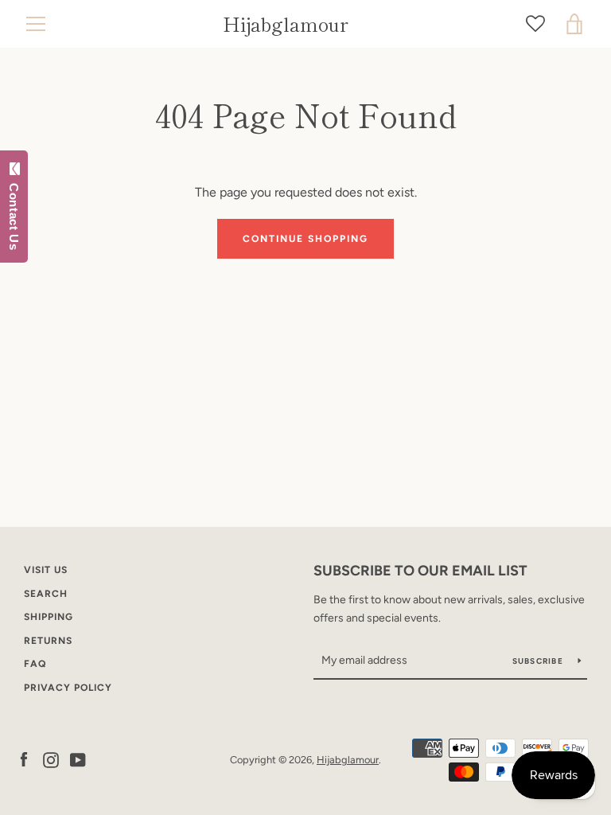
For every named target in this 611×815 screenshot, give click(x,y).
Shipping (48, 616)
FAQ (35, 663)
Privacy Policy (68, 687)
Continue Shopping (305, 238)
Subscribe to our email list (420, 570)
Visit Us (46, 569)
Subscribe (539, 661)
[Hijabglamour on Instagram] (51, 758)
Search (46, 593)
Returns (48, 640)
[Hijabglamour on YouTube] (78, 758)
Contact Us (14, 212)
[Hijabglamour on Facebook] (24, 758)
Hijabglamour (285, 24)
